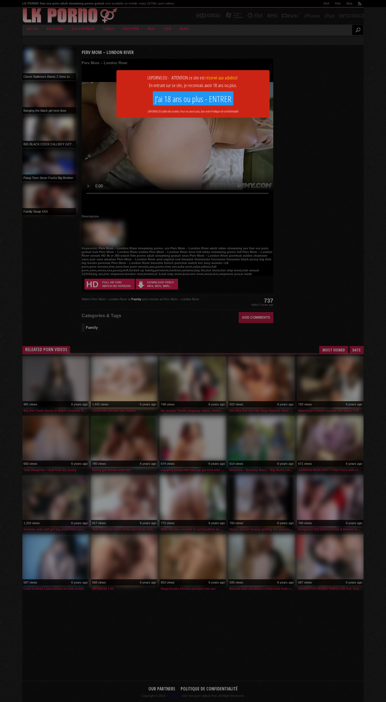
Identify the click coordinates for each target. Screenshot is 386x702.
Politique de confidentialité (224, 111)
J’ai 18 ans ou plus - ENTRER (193, 99)
